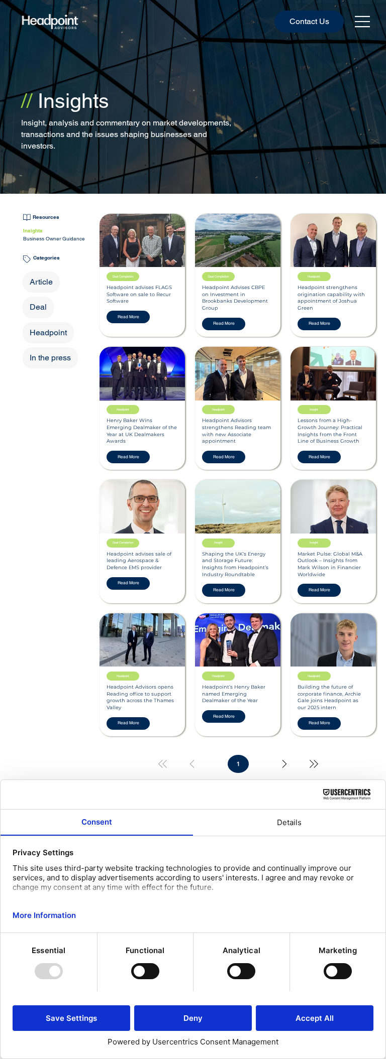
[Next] (284, 763)
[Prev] (192, 763)
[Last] (313, 763)
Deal (38, 307)
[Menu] (363, 21)
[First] (162, 763)
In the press (50, 357)
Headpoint (48, 332)
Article (41, 282)
